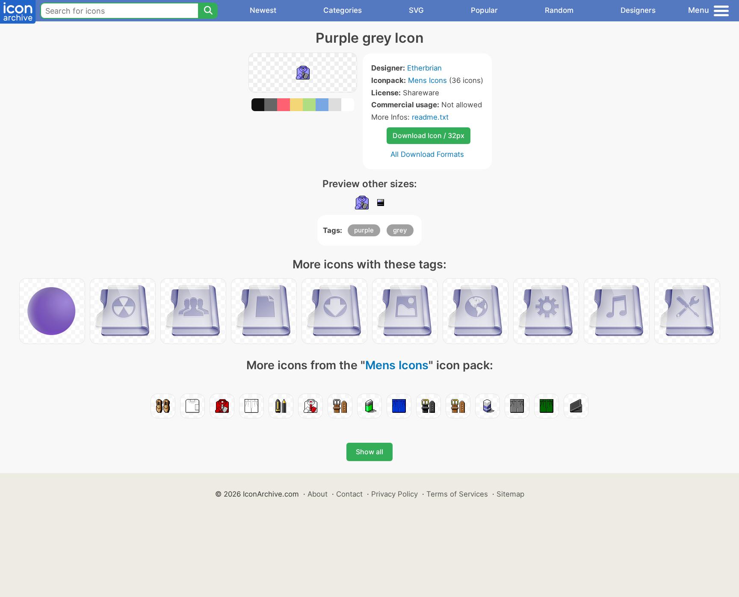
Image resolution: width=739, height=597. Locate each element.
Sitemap (510, 494)
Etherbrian (424, 68)
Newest (263, 10)
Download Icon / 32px (428, 135)
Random (559, 10)
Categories (342, 10)
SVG (416, 10)
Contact (349, 494)
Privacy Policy (394, 494)
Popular (484, 10)
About (317, 494)
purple (364, 230)
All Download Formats (427, 154)
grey (400, 230)
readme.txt (430, 117)
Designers (638, 10)
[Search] (208, 11)
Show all (369, 451)
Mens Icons (427, 80)
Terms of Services (457, 494)
